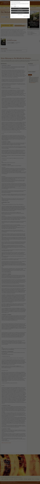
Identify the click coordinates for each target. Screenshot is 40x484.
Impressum (24, 16)
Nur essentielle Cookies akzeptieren (20, 12)
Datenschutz (27, 16)
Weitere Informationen (20, 14)
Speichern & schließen (20, 10)
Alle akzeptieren (20, 8)
